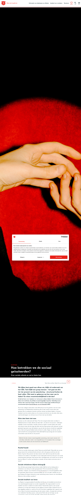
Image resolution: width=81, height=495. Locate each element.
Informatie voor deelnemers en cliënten (39, 3)
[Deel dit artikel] (68, 381)
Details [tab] (40, 241)
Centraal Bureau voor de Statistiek (38, 404)
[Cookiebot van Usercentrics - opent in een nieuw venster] (62, 237)
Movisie (44, 482)
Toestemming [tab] (21, 241)
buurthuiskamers (43, 470)
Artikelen (14, 383)
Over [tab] (59, 241)
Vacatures (66, 3)
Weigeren (22, 257)
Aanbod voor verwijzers (56, 3)
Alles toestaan (59, 257)
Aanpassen (39, 257)
